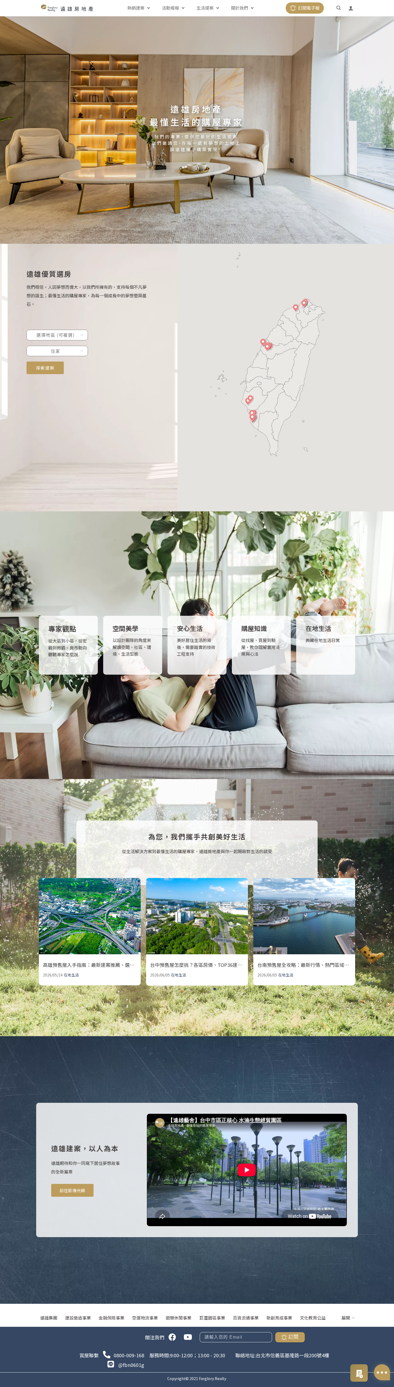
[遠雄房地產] (67, 8)
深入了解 (64, 651)
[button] (295, 307)
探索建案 (45, 368)
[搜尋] (338, 8)
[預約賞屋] (359, 1373)
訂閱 (293, 1337)
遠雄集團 (48, 1317)
